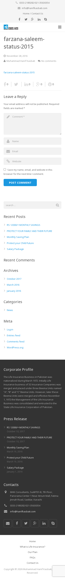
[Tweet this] (16, 84)
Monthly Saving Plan (18, 237)
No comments (48, 61)
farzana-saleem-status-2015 (19, 72)
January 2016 (14, 290)
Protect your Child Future (20, 243)
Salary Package (15, 249)
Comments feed (15, 341)
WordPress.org (15, 347)
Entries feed (13, 335)
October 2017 (14, 278)
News (10, 310)
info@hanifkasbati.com (34, 8)
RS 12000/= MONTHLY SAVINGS (23, 225)
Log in (10, 329)
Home (26, 13)
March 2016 (13, 284)
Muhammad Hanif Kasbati (20, 61)
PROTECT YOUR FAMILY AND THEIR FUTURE (29, 231)
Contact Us (37, 13)
